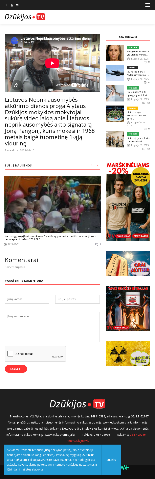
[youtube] (11, 5)
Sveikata (133, 47)
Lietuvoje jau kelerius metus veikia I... (138, 140)
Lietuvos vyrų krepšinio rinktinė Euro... (136, 115)
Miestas (132, 67)
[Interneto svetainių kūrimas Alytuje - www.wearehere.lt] (123, 467)
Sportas (132, 108)
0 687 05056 (138, 434)
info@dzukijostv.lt (77, 441)
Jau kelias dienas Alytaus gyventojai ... (138, 73)
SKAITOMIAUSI (128, 37)
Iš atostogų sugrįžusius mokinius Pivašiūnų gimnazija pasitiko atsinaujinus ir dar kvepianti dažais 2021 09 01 (50, 237)
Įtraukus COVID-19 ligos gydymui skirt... (138, 93)
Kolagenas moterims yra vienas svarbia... (138, 53)
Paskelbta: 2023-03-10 (19, 150)
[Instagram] (17, 5)
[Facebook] (7, 5)
